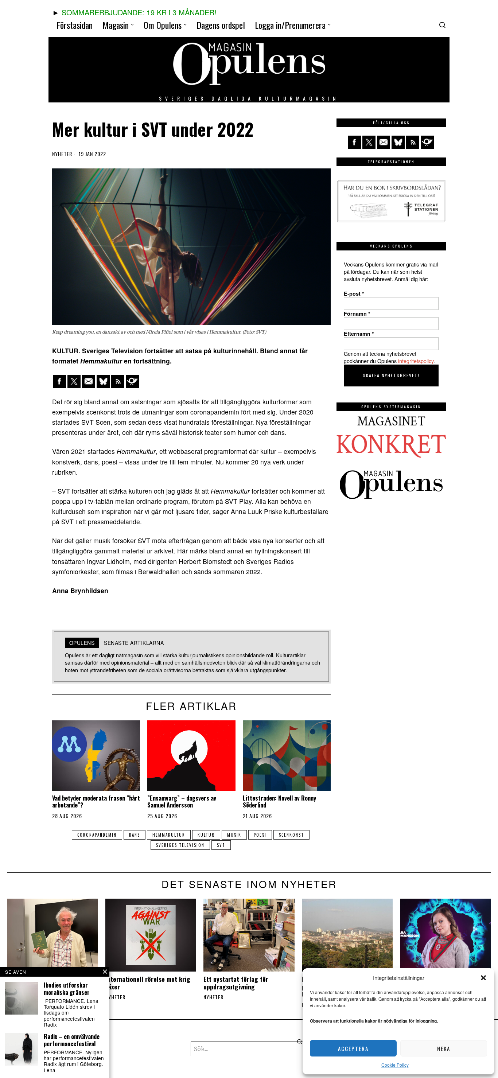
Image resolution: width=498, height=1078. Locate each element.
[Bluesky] (103, 381)
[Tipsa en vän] (88, 381)
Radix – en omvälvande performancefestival (72, 1040)
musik (234, 835)
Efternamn (359, 333)
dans (134, 835)
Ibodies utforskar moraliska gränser (67, 989)
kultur (206, 835)
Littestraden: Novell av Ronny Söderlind (279, 802)
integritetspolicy (415, 361)
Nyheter (62, 153)
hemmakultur (168, 835)
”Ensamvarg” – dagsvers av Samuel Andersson (181, 802)
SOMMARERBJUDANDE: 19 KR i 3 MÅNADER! (139, 12)
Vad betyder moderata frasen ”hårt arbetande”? (96, 802)
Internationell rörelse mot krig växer (147, 983)
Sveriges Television (180, 845)
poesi (260, 835)
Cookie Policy (395, 1065)
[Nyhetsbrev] (132, 381)
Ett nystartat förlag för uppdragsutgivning (235, 983)
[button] (483, 977)
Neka (443, 1048)
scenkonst (291, 835)
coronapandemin (97, 835)
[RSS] (117, 381)
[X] (74, 381)
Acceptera (353, 1048)
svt (221, 845)
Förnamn (357, 313)
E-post (354, 293)
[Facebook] (59, 381)
